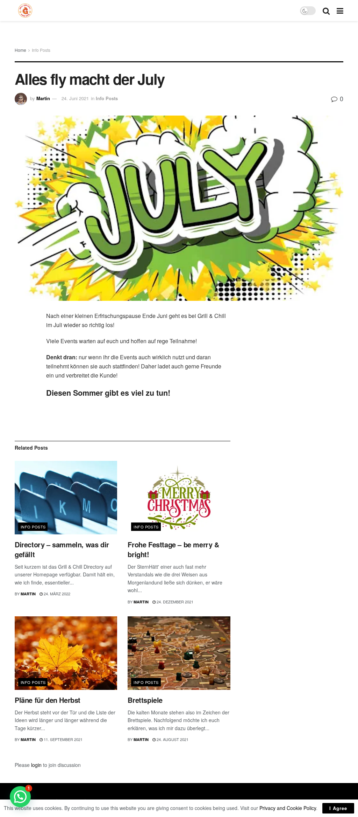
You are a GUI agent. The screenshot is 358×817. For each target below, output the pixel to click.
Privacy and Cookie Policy (287, 807)
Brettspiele (145, 700)
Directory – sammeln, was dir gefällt (62, 549)
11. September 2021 (63, 739)
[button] (20, 796)
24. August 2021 (172, 739)
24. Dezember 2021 (174, 601)
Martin (43, 98)
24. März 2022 (56, 593)
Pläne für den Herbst (47, 700)
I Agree (338, 808)
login (36, 764)
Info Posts (41, 50)
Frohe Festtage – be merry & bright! (173, 549)
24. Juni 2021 (75, 98)
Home (20, 50)
